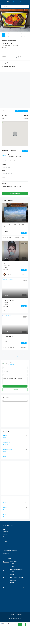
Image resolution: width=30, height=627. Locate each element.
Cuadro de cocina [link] (14, 561)
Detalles (24, 232)
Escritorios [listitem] (5, 444)
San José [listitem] (5, 502)
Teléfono (4, 170)
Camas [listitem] (5, 435)
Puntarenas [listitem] (6, 516)
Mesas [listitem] (4, 456)
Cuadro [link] (5, 263)
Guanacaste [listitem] (6, 512)
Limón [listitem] (4, 514)
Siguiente (18, 356)
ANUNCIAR (5, 534)
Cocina (9, 40)
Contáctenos (6, 553)
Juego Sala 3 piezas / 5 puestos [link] (16, 577)
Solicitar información (15, 193)
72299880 (11, 156)
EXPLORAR (5, 531)
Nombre (4, 164)
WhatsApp (18, 156)
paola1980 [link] (12, 311)
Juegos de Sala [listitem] (6, 442)
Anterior (11, 356)
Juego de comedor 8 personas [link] (16, 569)
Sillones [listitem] (5, 437)
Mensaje (4, 183)
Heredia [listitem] (5, 505)
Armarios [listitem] (5, 454)
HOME (4, 529)
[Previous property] (5, 356)
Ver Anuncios (25, 150)
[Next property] (25, 356)
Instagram (19, 614)
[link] (15, 213)
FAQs (4, 536)
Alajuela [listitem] (5, 507)
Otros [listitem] (4, 447)
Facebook (12, 614)
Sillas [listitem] (4, 451)
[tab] (3, 35)
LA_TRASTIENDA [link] (15, 237)
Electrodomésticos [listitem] (7, 449)
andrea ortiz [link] (9, 274)
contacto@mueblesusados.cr (10, 550)
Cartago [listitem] (5, 509)
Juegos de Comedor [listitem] (8, 440)
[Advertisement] (15, 90)
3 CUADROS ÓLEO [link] (8, 337)
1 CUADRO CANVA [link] (8, 300)
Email (3, 177)
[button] (23, 35)
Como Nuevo (4, 40)
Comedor (14, 40)
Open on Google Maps (22, 111)
